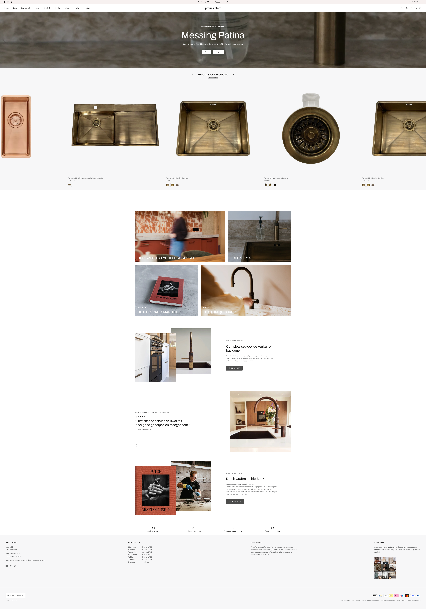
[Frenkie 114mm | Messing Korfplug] (311, 128)
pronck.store (13, 600)
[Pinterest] (11, 2)
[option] (213, 40)
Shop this (206, 50)
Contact (87, 8)
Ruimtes (67, 8)
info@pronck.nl (15, 553)
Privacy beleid (401, 600)
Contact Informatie (345, 600)
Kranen (36, 8)
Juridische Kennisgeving (413, 600)
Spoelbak (47, 8)
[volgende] (421, 40)
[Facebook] (5, 2)
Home (6, 8)
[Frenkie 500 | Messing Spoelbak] (213, 128)
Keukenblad (25, 8)
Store (15, 8)
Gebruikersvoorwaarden (388, 600)
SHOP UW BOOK (235, 501)
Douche (57, 8)
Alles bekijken (213, 78)
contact (218, 2)
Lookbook (219, 50)
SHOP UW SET (234, 368)
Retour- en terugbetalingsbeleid (370, 600)
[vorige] (4, 40)
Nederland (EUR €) (414, 2)
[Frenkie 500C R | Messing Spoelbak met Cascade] (115, 128)
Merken (77, 8)
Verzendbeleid (356, 600)
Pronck (389, 547)
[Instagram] (8, 2)
